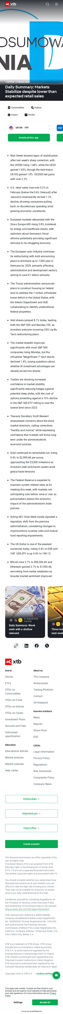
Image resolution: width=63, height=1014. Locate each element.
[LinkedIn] (26, 646)
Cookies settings (45, 973)
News (36, 717)
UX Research (40, 702)
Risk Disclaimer (42, 771)
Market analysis (14, 757)
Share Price (40, 730)
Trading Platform (43, 689)
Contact (37, 696)
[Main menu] (56, 4)
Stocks (9, 676)
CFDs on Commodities (13, 691)
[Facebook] (37, 646)
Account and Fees (15, 725)
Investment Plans (15, 719)
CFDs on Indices (14, 706)
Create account (31, 844)
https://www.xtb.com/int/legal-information (27, 909)
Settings (18, 1002)
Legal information (43, 751)
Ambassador (40, 683)
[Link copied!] (16, 646)
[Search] (47, 4)
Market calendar (14, 764)
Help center (11, 770)
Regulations (40, 764)
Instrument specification (12, 734)
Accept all (45, 1002)
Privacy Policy (41, 758)
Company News (42, 784)
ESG (35, 736)
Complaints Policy (44, 777)
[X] (47, 646)
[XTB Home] (9, 4)
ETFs (8, 683)
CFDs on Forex (13, 700)
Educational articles (16, 751)
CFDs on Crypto (14, 713)
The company (41, 676)
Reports (37, 723)
